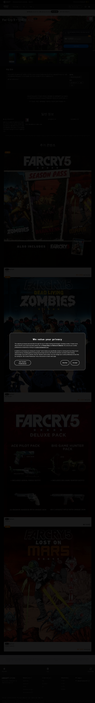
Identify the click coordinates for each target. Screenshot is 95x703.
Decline (65, 362)
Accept (75, 362)
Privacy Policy (46, 345)
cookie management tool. (42, 347)
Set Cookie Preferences (22, 362)
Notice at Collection (58, 345)
